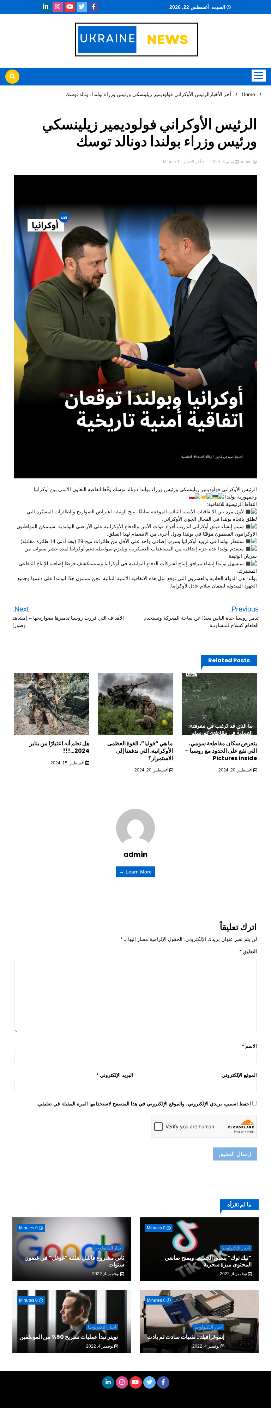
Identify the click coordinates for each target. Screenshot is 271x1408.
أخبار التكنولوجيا (236, 1248)
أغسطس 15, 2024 (67, 762)
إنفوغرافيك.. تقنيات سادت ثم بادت (185, 1337)
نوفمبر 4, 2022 (234, 1273)
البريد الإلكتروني (115, 1075)
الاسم (249, 1046)
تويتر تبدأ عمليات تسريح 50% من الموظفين (68, 1337)
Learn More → (135, 872)
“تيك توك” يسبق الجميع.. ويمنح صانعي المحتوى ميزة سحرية (208, 1261)
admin (246, 161)
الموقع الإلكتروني (239, 1075)
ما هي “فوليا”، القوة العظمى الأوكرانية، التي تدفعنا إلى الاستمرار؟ (140, 750)
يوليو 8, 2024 (222, 161)
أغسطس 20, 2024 (235, 770)
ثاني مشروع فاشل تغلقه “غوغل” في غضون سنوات (74, 1261)
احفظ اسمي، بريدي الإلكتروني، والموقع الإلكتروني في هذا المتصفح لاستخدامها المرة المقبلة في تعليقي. (144, 1103)
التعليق (248, 951)
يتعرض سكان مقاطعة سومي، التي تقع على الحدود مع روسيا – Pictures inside (221, 750)
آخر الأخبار (192, 161)
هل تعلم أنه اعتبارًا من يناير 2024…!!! (59, 747)
